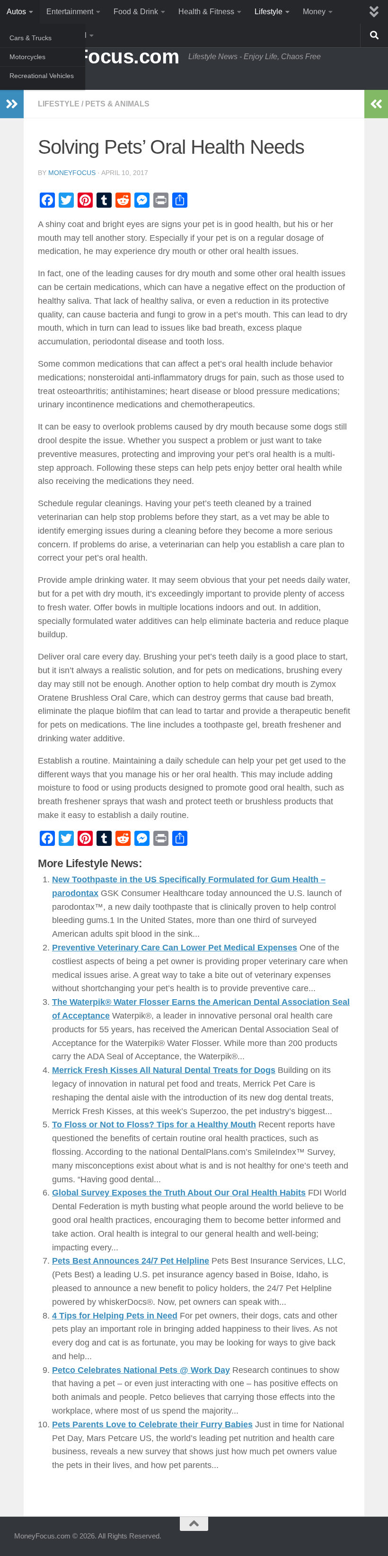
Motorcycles (27, 57)
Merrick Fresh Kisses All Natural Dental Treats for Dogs (163, 1070)
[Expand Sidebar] (12, 104)
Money (314, 12)
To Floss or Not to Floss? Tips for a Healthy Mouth (154, 1124)
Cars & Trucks (30, 38)
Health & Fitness (206, 12)
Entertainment (69, 12)
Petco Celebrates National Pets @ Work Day (141, 1370)
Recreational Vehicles (41, 75)
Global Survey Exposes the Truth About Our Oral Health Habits (179, 1192)
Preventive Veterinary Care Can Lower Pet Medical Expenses (174, 947)
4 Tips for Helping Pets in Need (114, 1315)
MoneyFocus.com (96, 56)
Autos (16, 12)
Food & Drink (136, 12)
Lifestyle (268, 12)
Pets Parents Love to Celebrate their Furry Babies (152, 1424)
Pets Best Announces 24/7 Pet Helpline (130, 1261)
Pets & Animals (117, 104)
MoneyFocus (72, 172)
